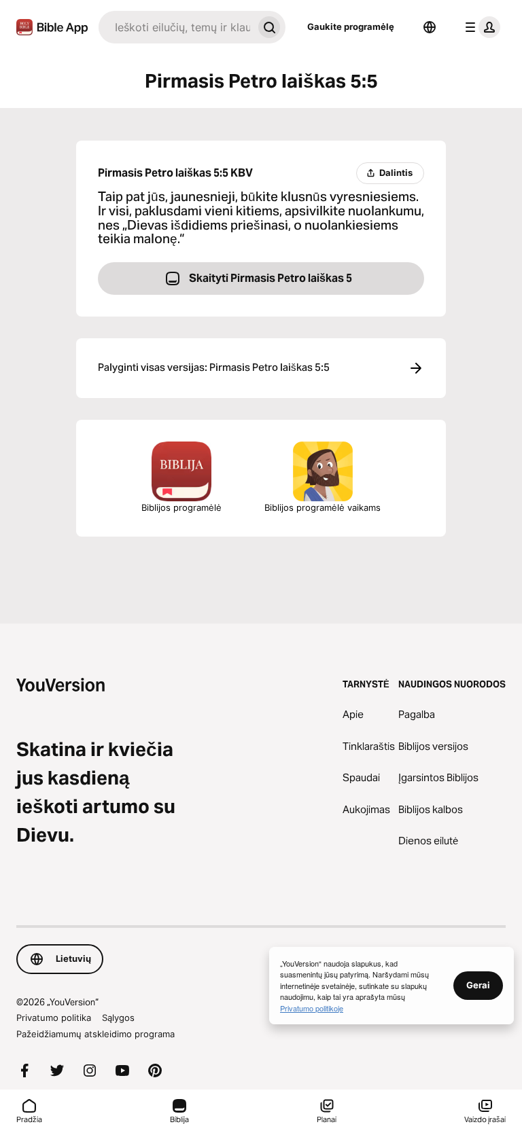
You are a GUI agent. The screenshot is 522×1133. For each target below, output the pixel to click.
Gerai (478, 984)
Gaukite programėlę (350, 26)
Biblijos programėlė (181, 507)
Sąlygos (118, 1017)
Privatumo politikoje (311, 1008)
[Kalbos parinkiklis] (429, 27)
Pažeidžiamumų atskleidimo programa (95, 1033)
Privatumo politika (53, 1017)
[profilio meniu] (480, 27)
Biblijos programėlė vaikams (322, 507)
